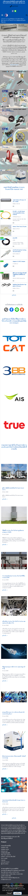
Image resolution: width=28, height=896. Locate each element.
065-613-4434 (7, 872)
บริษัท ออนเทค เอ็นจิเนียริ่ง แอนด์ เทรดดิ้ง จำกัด (14, 1)
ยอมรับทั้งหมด (17, 893)
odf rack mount (14, 64)
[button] (26, 15)
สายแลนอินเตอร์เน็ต (6, 845)
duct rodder (16, 63)
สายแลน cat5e (5, 849)
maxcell (3, 860)
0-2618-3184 (19, 874)
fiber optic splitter (6, 854)
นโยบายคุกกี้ (10, 890)
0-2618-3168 (12, 874)
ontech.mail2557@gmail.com (11, 877)
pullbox (3, 856)
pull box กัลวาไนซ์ (10, 856)
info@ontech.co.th (6, 879)
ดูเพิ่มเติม (14, 295)
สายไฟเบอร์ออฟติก (22, 47)
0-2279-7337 (15, 872)
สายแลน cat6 (4, 847)
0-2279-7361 (4, 874)
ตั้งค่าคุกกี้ (9, 893)
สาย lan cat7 (4, 851)
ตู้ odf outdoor (4, 863)
